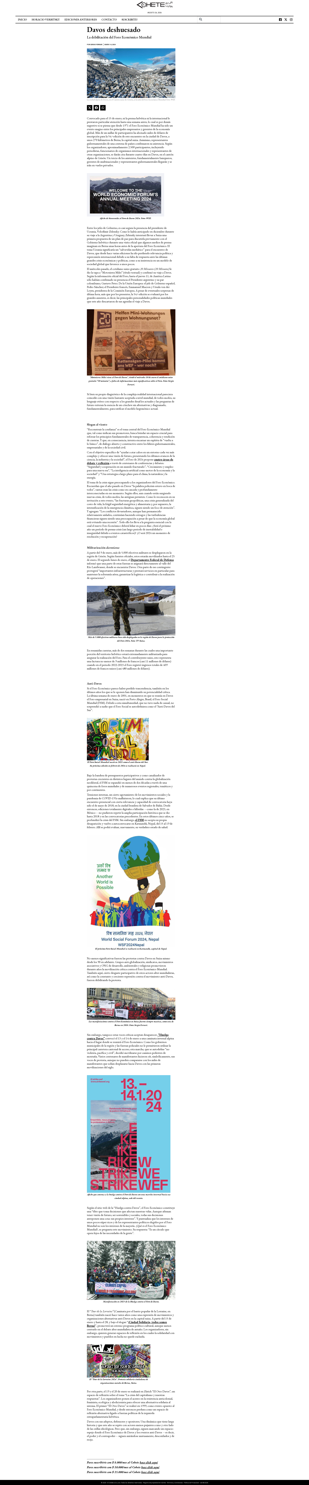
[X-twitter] (285, 19)
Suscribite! (129, 19)
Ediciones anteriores (80, 19)
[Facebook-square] (280, 19)
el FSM (139, 820)
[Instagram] (291, 19)
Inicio (22, 19)
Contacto (109, 19)
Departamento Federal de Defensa (152, 560)
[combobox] (209, 19)
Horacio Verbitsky (46, 19)
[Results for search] (209, 24)
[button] (89, 107)
